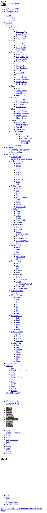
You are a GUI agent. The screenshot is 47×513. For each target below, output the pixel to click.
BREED (9, 147)
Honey (18, 293)
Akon (18, 177)
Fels (17, 266)
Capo (18, 211)
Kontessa (19, 341)
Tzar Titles (20, 72)
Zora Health (21, 93)
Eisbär (18, 254)
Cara (18, 213)
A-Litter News (17, 161)
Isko (17, 311)
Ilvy (17, 300)
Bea (17, 191)
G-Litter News (17, 275)
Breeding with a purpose (20, 150)
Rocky (13, 384)
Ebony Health (21, 116)
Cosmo (19, 222)
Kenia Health (21, 104)
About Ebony (21, 111)
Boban (18, 204)
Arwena (19, 172)
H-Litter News (17, 291)
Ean (17, 252)
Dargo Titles (21, 61)
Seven (18, 166)
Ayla (18, 170)
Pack (13, 27)
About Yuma (21, 122)
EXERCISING (12, 363)
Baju (18, 202)
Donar (18, 231)
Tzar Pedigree (21, 68)
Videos (14, 391)
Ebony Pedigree (22, 113)
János (18, 325)
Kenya (18, 336)
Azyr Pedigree (21, 45)
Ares (18, 182)
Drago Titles (21, 38)
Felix (18, 268)
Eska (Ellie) (20, 256)
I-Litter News (16, 295)
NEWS (9, 22)
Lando (18, 345)
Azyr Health (21, 47)
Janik (18, 322)
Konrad (19, 338)
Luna (18, 361)
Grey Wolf (20, 286)
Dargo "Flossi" (17, 377)
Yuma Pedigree (22, 125)
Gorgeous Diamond (24, 284)
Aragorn (19, 179)
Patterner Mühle (12, 3)
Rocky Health (21, 82)
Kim (13, 381)
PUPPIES (10, 154)
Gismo (18, 281)
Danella (19, 229)
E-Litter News (16, 245)
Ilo (17, 306)
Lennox (19, 350)
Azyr (13, 375)
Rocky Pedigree (22, 79)
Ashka (18, 163)
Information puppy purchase (22, 159)
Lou (17, 175)
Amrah (19, 168)
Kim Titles (25, 143)
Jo (17, 327)
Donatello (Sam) (22, 241)
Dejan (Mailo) (21, 238)
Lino (18, 352)
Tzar (13, 379)
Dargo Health (21, 59)
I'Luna (18, 297)
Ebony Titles (21, 118)
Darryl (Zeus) (21, 236)
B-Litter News (16, 186)
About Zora (20, 88)
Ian (17, 304)
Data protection (12, 502)
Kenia (13, 388)
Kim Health (25, 141)
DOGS (9, 25)
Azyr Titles (20, 50)
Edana (18, 247)
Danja (18, 227)
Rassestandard (16, 152)
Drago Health (21, 36)
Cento (18, 218)
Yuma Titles (20, 129)
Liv (17, 359)
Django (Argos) (22, 234)
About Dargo (21, 32)
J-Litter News (16, 316)
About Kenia (21, 100)
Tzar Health (20, 70)
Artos (18, 184)
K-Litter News (17, 331)
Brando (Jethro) (22, 197)
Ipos (17, 309)
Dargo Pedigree (22, 57)
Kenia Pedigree (22, 102)
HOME (9, 16)
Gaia (18, 277)
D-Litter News (17, 225)
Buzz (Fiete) (21, 207)
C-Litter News (16, 209)
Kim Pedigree (26, 138)
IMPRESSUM (12, 504)
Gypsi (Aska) (21, 288)
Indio (18, 313)
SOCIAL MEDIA (13, 393)
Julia (18, 329)
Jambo (18, 320)
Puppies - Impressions (19, 370)
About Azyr (20, 43)
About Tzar (20, 66)
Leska (18, 354)
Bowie (18, 188)
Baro (18, 200)
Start (13, 18)
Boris (18, 195)
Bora (18, 193)
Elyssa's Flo (20, 259)
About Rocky (21, 77)
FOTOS (9, 366)
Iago (18, 302)
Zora (13, 386)
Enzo (18, 250)
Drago (13, 372)
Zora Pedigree (21, 91)
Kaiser (18, 334)
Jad (17, 318)
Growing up (16, 157)
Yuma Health (21, 127)
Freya (18, 272)
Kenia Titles (21, 107)
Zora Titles (20, 95)
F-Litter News (16, 261)
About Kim (25, 136)
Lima (18, 356)
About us (14, 20)
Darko (18, 243)
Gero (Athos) (21, 279)
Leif (17, 347)
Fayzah (19, 270)
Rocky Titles (21, 84)
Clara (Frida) (21, 220)
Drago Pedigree (22, 34)
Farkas (18, 263)
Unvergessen (16, 145)
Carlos (18, 216)
